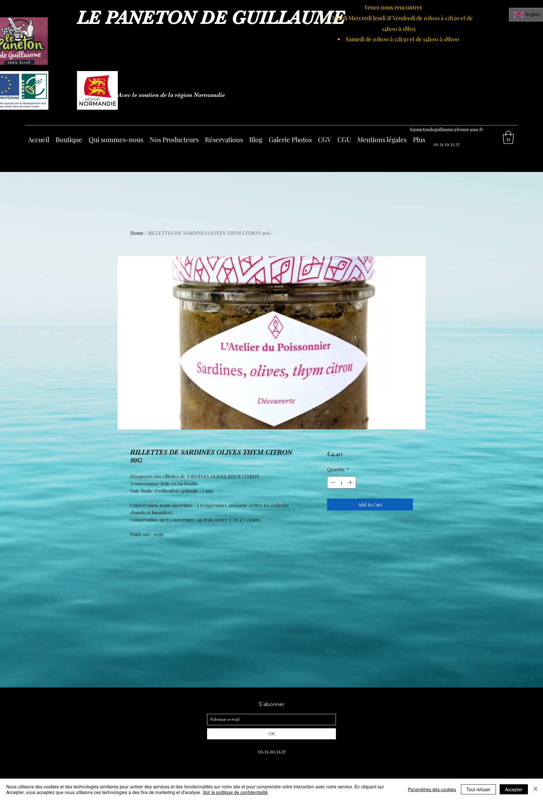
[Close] (535, 789)
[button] (508, 137)
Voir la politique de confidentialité (235, 792)
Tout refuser (478, 789)
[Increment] (351, 482)
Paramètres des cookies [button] (432, 789)
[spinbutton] (341, 482)
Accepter (514, 789)
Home (137, 232)
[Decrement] (332, 482)
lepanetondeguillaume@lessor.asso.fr (446, 129)
